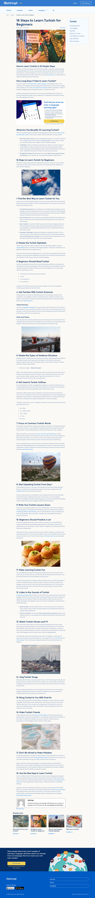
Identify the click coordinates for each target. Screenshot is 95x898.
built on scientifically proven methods (29, 236)
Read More (16, 833)
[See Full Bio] (63, 805)
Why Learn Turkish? (72, 829)
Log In (75, 3)
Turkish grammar (28, 300)
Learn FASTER (74, 38)
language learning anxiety (41, 757)
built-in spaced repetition (58, 789)
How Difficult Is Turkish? (77, 36)
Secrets (30, 10)
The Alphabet (74, 28)
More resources (74, 41)
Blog (7, 15)
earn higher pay (45, 140)
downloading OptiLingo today (23, 795)
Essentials (20, 10)
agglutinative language (29, 307)
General (8, 10)
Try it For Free (54, 121)
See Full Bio (60, 805)
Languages (42, 10)
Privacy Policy (85, 894)
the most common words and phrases (46, 434)
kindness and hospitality (40, 715)
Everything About (75, 26)
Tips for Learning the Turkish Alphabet (55, 830)
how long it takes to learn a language (37, 83)
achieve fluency (50, 75)
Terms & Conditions (76, 894)
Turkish (12, 15)
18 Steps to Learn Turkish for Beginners (38, 830)
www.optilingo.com (52, 805)
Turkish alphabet (20, 247)
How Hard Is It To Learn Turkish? (20, 830)
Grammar (72, 31)
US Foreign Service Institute (40, 87)
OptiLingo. (12, 894)
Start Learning (86, 3)
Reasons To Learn (75, 33)
